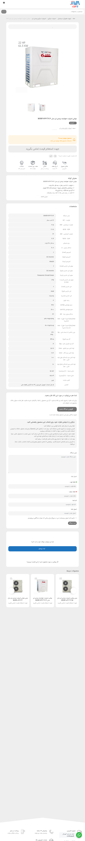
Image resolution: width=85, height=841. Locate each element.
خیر (51, 156)
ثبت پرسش (42, 549)
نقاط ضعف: (72, 492)
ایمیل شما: (74, 509)
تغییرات (33, 26)
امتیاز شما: (74, 476)
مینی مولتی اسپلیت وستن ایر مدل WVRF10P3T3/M (67, 599)
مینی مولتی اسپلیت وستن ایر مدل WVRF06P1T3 (18, 599)
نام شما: (74, 500)
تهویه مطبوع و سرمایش (64, 19)
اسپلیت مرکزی (52, 19)
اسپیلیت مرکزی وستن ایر (39, 19)
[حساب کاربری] (6, 4)
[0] (2, 4)
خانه (74, 19)
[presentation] (12, 66)
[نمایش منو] (82, 4)
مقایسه (38, 26)
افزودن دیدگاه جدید (65, 409)
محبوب (52, 26)
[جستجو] (3, 12)
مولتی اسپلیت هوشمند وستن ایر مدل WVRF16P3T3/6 (42, 599)
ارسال (47, 26)
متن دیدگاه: (73, 453)
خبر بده (42, 26)
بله (55, 156)
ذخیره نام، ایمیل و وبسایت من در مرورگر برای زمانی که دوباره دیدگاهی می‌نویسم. (51, 518)
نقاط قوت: (72, 482)
